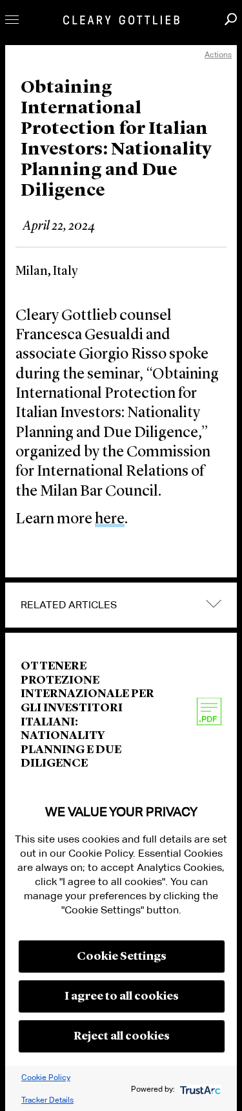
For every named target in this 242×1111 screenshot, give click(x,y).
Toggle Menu (12, 19)
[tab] (121, 605)
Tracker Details (47, 1100)
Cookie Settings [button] (121, 956)
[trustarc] (199, 1088)
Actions (218, 54)
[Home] (121, 19)
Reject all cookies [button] (122, 1036)
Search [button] (231, 19)
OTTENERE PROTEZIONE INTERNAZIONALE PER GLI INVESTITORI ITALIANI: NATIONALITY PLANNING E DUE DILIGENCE (87, 714)
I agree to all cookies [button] (122, 996)
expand (213, 604)
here (110, 519)
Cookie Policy (45, 1077)
